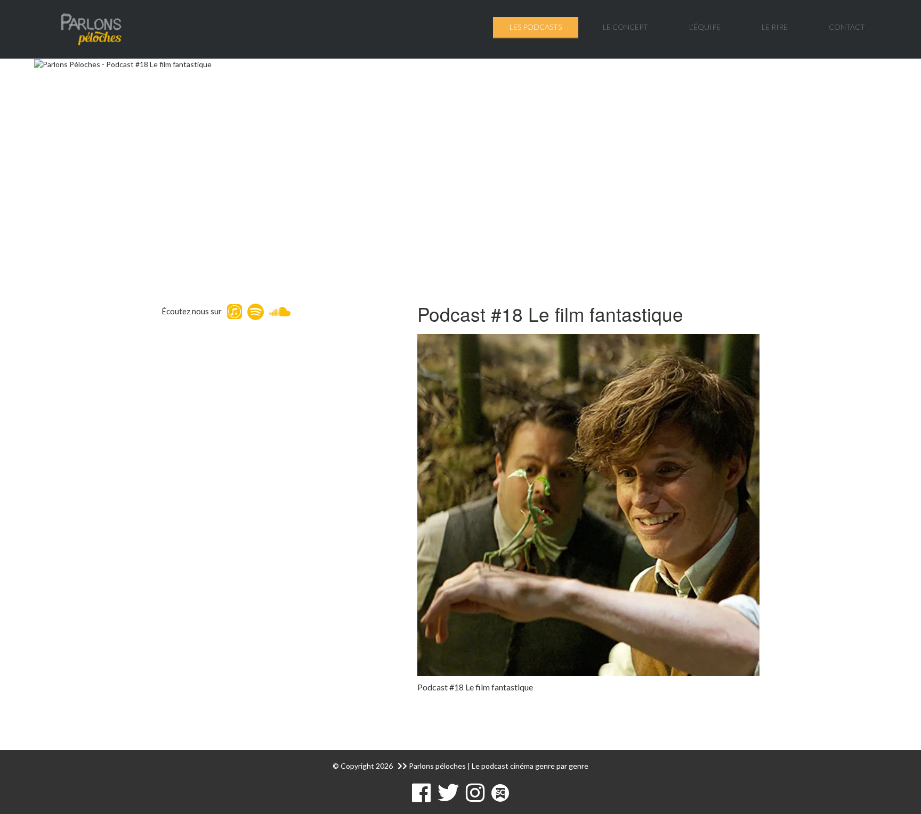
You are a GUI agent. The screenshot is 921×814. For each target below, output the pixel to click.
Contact (847, 26)
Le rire (775, 26)
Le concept (625, 26)
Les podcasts (536, 26)
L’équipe (705, 26)
